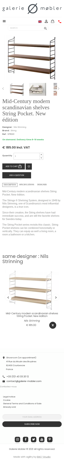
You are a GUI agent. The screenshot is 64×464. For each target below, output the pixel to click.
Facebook (25, 439)
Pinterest (50, 439)
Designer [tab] (42, 185)
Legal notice (9, 396)
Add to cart (12, 166)
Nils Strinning (20, 127)
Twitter (33, 439)
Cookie (6, 400)
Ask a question (16, 175)
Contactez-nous (8, 386)
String (13, 130)
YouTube (41, 439)
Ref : (4, 134)
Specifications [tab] (26, 185)
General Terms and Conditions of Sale (22, 403)
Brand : (6, 131)
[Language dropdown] (40, 21)
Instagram (17, 439)
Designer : (7, 127)
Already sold (9, 406)
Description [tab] (10, 185)
